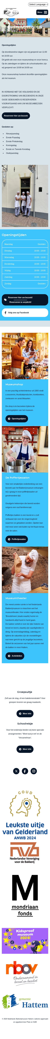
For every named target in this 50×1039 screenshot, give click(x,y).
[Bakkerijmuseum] (11, 12)
